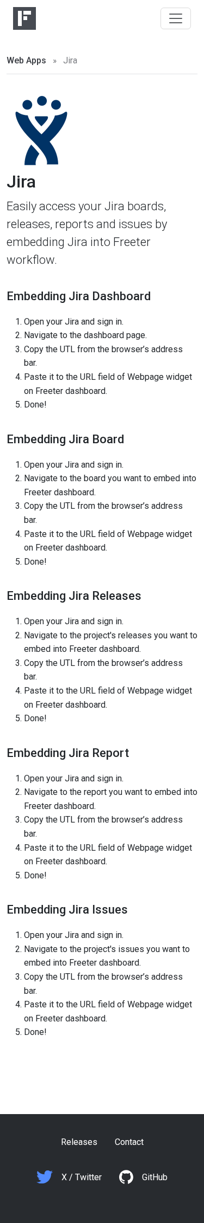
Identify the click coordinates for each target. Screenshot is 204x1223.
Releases (79, 1142)
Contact (129, 1142)
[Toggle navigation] (175, 18)
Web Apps (26, 60)
